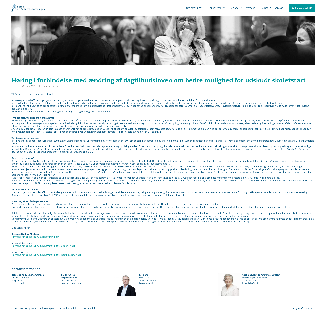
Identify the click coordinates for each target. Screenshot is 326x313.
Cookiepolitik (88, 308)
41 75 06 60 (70, 274)
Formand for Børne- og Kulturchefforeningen (35, 236)
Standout (308, 308)
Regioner (234, 7)
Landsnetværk (216, 7)
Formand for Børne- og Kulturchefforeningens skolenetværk (43, 245)
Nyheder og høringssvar (48, 86)
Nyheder (266, 7)
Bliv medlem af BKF (303, 8)
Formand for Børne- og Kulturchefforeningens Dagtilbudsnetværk (46, 254)
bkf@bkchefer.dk (69, 277)
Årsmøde (250, 7)
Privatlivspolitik (68, 308)
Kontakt (278, 7)
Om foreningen (194, 7)
